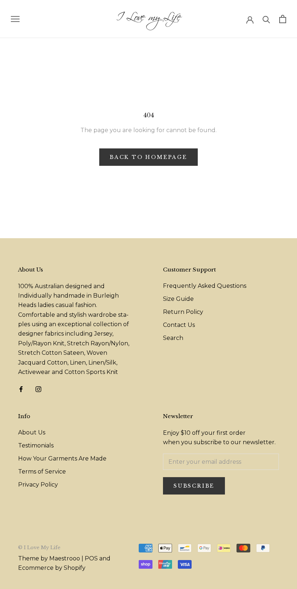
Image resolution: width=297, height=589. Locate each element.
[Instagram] (38, 389)
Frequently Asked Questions (204, 285)
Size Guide (178, 298)
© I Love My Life (39, 547)
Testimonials (36, 445)
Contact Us (179, 324)
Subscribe (193, 486)
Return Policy (183, 311)
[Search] (266, 19)
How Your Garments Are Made (62, 458)
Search (173, 338)
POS (91, 558)
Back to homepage (148, 157)
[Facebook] (21, 389)
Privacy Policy (38, 484)
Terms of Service (42, 471)
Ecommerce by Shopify (51, 567)
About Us (31, 432)
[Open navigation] (15, 19)
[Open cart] (282, 19)
